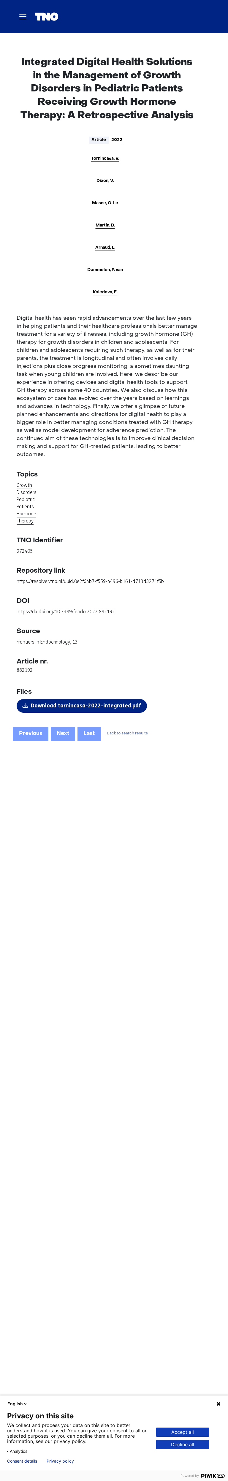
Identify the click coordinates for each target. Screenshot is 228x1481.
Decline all (182, 1444)
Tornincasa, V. (105, 159)
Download (86, 705)
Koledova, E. (105, 292)
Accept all (182, 1432)
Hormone (26, 514)
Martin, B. (105, 225)
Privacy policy (60, 1461)
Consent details (22, 1461)
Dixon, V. (105, 181)
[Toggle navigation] (22, 16)
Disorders (27, 492)
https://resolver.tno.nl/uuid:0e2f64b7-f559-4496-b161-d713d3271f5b (90, 581)
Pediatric (26, 499)
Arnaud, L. (105, 248)
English (15, 1403)
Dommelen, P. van (105, 270)
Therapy (25, 521)
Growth (24, 485)
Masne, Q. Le (105, 203)
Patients (25, 506)
